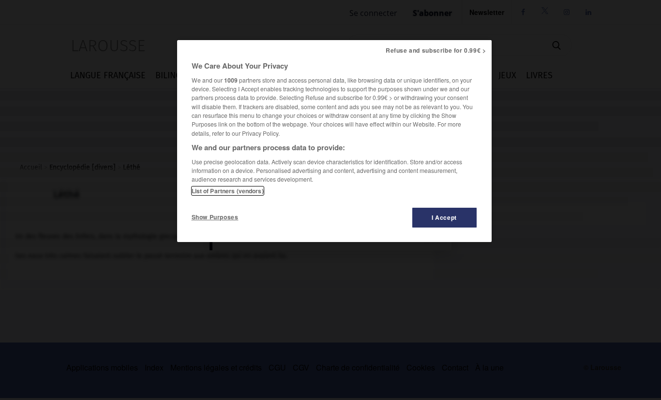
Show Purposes (215, 217)
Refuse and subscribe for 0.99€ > (436, 50)
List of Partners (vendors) (228, 190)
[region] (334, 141)
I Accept (444, 217)
